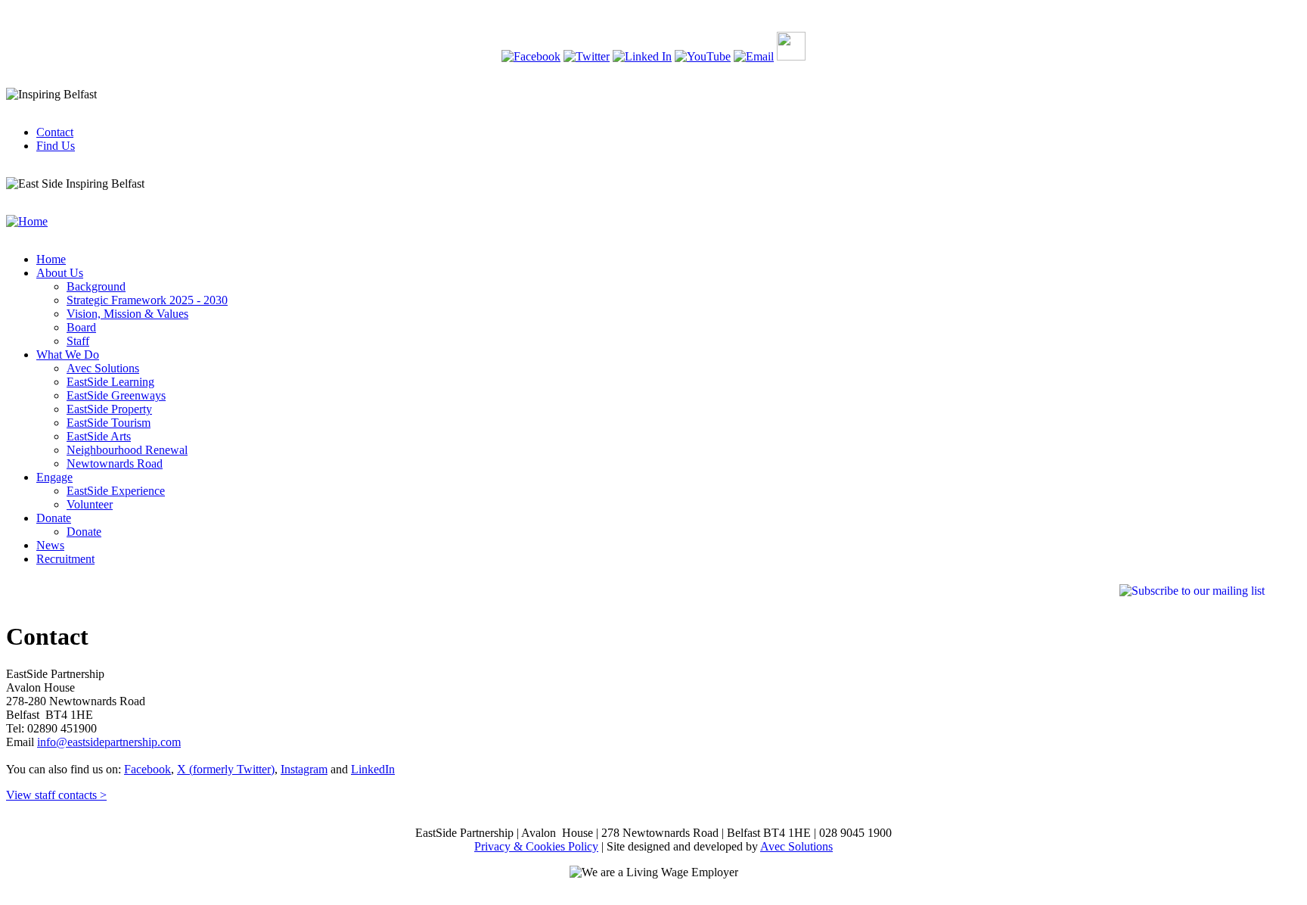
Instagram (304, 769)
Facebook (147, 769)
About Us (59, 272)
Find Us (55, 145)
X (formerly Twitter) (226, 769)
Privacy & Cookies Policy (536, 846)
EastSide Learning (110, 381)
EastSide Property (109, 409)
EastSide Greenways (116, 395)
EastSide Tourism (109, 422)
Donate (53, 518)
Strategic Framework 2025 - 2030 (147, 300)
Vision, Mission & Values (127, 313)
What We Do (67, 354)
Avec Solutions (103, 368)
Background (96, 286)
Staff (78, 340)
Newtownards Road (115, 463)
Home (51, 259)
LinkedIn (373, 769)
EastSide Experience (116, 490)
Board (81, 327)
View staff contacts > (56, 794)
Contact (54, 132)
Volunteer (90, 504)
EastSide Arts (99, 436)
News (50, 545)
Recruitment (65, 558)
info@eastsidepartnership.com (109, 742)
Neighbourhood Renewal (127, 449)
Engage (54, 477)
